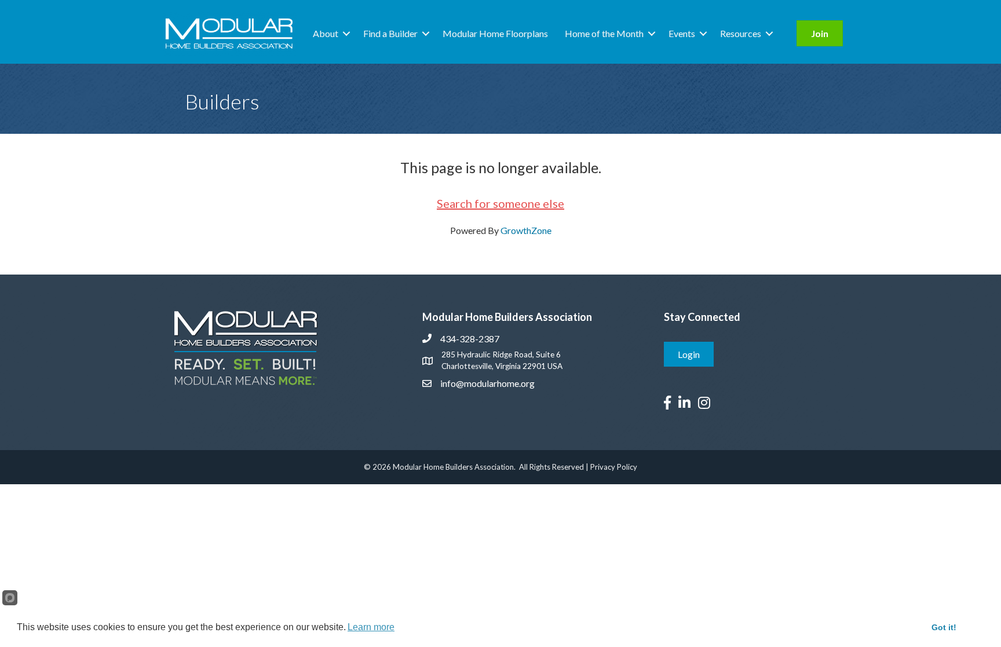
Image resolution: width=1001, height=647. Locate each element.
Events (681, 33)
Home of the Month (604, 33)
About (325, 33)
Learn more (371, 627)
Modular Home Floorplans (495, 33)
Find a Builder (390, 33)
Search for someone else (500, 203)
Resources (740, 33)
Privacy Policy (613, 466)
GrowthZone (525, 230)
